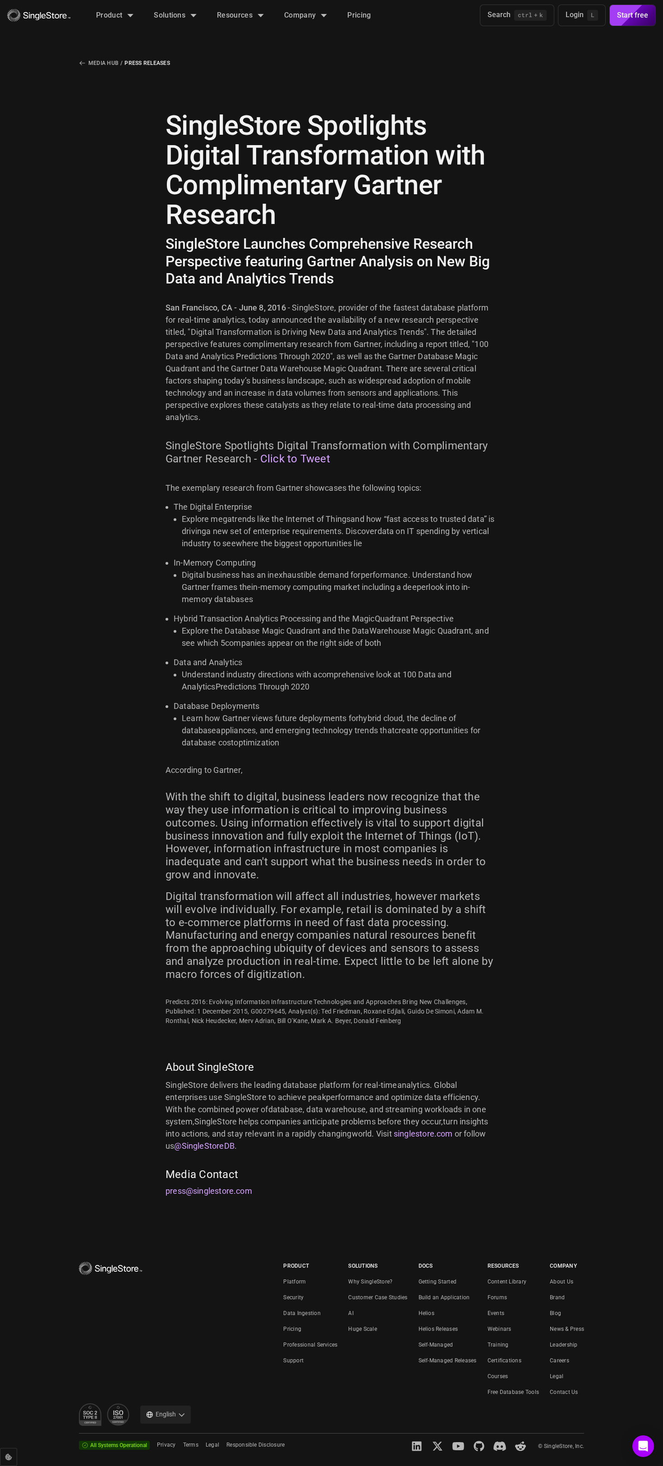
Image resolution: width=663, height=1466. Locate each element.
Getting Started (438, 1282)
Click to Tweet (295, 458)
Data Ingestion (301, 1313)
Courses (498, 1376)
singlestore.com (423, 1133)
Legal (556, 1376)
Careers (559, 1360)
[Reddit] (520, 1446)
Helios (426, 1313)
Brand (557, 1297)
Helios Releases (438, 1329)
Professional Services (310, 1345)
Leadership (563, 1345)
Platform (294, 1282)
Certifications (504, 1360)
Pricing (292, 1329)
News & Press (567, 1329)
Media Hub (103, 63)
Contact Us (564, 1392)
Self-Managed (436, 1345)
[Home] (38, 15)
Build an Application (444, 1297)
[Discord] (499, 1446)
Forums (497, 1297)
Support (293, 1360)
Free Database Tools (513, 1392)
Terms (190, 1445)
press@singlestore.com (209, 1191)
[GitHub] (479, 1446)
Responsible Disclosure (255, 1445)
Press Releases (147, 63)
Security (293, 1297)
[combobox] (165, 1415)
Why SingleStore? (370, 1282)
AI (350, 1313)
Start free (632, 15)
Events (496, 1313)
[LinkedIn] (417, 1446)
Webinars (499, 1329)
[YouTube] (458, 1446)
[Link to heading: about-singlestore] (160, 1067)
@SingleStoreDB (204, 1146)
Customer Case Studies (377, 1297)
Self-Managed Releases (448, 1360)
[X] (437, 1446)
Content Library (507, 1282)
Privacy (166, 1445)
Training (498, 1345)
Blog (555, 1313)
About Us (561, 1282)
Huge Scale (362, 1329)
